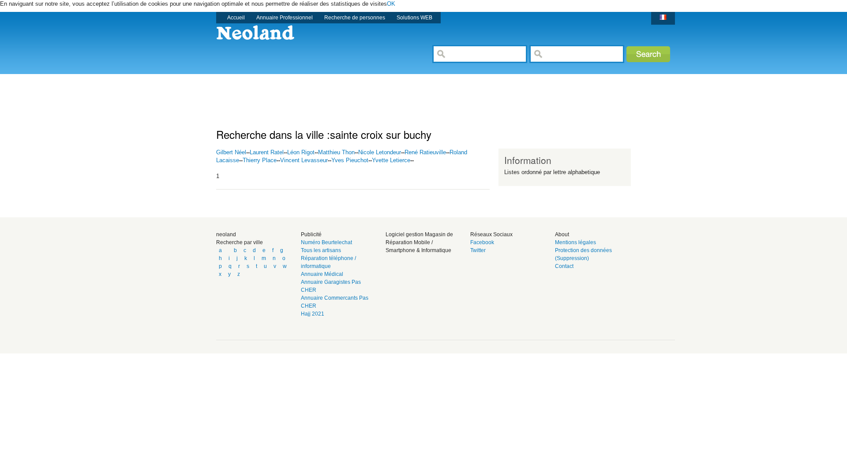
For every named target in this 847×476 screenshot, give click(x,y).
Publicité (311, 234)
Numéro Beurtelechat (326, 242)
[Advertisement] (376, 94)
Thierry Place (260, 160)
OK (391, 3)
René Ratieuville (425, 152)
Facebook (482, 242)
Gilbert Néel (231, 152)
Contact (564, 266)
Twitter (478, 250)
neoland (226, 234)
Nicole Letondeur (379, 152)
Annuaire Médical (322, 274)
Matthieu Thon (336, 152)
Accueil (236, 18)
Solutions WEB (414, 18)
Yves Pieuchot (349, 160)
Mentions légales (575, 242)
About (562, 234)
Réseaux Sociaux (491, 234)
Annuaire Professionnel (284, 18)
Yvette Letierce (391, 160)
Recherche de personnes (354, 18)
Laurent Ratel (267, 152)
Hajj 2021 (312, 314)
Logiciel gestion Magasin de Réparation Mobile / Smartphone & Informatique (419, 242)
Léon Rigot (301, 152)
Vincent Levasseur (304, 160)
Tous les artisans (321, 250)
